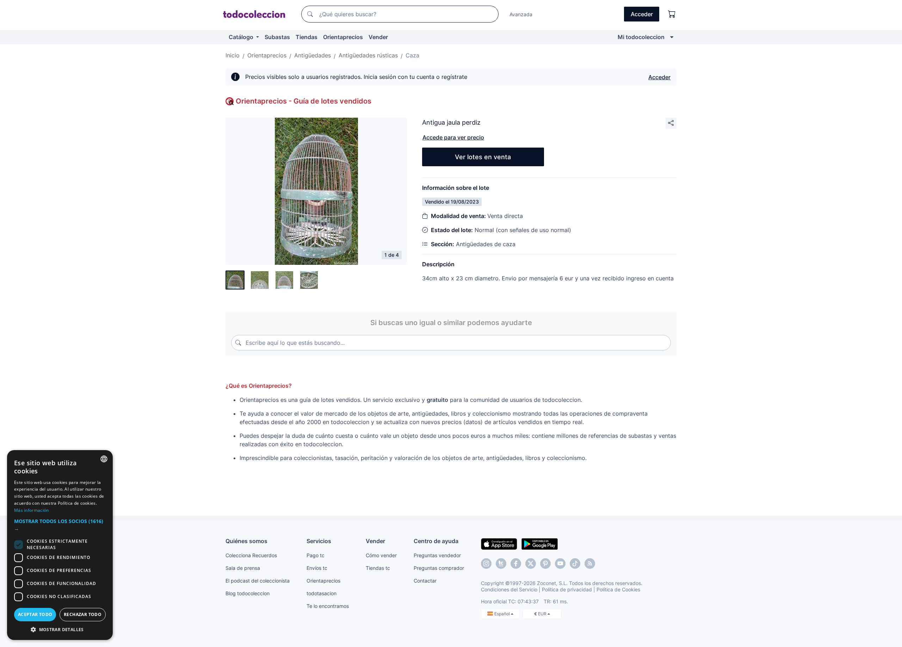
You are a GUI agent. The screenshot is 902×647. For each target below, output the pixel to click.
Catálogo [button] (242, 37)
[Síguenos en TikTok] (575, 563)
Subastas (277, 37)
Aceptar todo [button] (35, 614)
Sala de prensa (243, 568)
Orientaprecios (343, 37)
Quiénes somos (246, 541)
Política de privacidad (567, 589)
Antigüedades (312, 55)
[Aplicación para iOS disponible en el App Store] (499, 543)
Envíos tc (317, 568)
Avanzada (520, 14)
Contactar (425, 581)
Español (502, 613)
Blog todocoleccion (248, 593)
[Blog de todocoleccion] (590, 563)
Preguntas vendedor (437, 555)
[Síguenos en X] (530, 563)
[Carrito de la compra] (672, 14)
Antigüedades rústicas (368, 55)
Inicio (233, 55)
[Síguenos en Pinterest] (545, 563)
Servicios (319, 541)
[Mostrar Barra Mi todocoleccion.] (671, 37)
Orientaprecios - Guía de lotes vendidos (303, 101)
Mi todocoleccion (641, 37)
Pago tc (316, 555)
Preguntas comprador (439, 568)
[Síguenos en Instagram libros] (501, 563)
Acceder (659, 77)
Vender (378, 37)
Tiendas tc (378, 568)
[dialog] (60, 545)
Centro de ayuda (436, 541)
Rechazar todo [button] (82, 614)
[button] (60, 524)
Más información (31, 510)
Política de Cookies (618, 589)
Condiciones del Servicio (509, 589)
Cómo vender (381, 555)
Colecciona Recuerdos (251, 555)
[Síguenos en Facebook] (516, 563)
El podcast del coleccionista (258, 581)
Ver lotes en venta (483, 157)
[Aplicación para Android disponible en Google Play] (539, 543)
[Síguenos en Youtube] (560, 563)
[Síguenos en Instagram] (486, 563)
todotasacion (321, 593)
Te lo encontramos (328, 606)
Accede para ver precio (453, 137)
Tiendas (306, 37)
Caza (412, 55)
